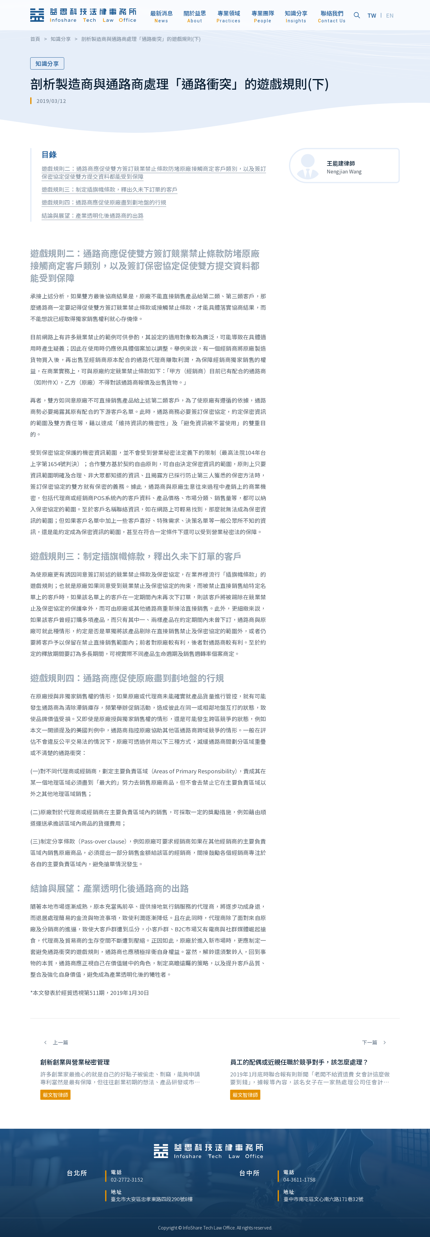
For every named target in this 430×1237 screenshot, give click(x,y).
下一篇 (370, 1042)
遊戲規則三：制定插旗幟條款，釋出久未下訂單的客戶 (110, 189)
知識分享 (47, 63)
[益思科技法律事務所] (83, 15)
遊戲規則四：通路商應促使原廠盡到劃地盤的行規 (104, 202)
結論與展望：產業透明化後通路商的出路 (93, 215)
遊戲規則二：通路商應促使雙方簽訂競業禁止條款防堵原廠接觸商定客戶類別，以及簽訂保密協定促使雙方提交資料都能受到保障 (154, 172)
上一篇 (60, 1042)
